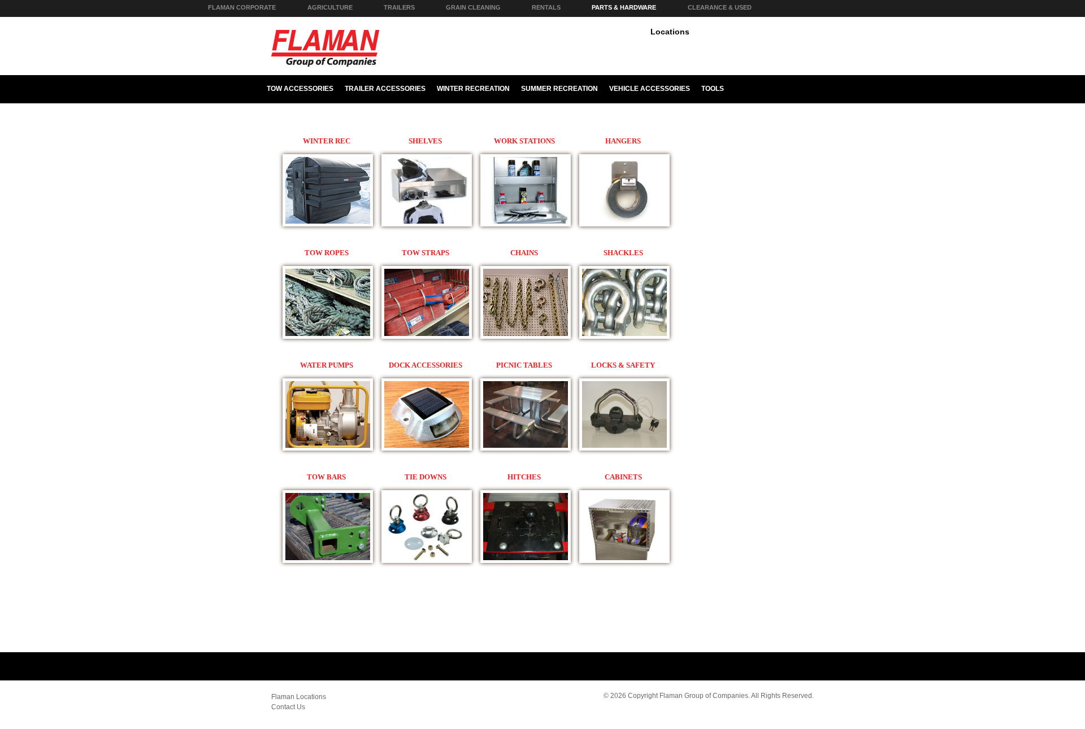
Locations (669, 31)
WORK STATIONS (524, 141)
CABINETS (623, 477)
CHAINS (524, 252)
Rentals (546, 7)
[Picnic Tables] (525, 448)
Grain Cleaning (473, 7)
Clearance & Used (720, 7)
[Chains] (525, 337)
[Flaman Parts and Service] (325, 62)
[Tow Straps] (426, 337)
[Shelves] (426, 224)
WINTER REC (326, 141)
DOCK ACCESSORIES (425, 365)
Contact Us (288, 707)
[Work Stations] (525, 224)
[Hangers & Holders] (624, 224)
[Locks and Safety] (624, 448)
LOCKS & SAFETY (623, 365)
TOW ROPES (327, 252)
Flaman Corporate (242, 7)
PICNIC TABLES (524, 365)
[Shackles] (624, 337)
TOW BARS (326, 477)
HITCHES (524, 477)
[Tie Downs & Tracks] (426, 561)
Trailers (399, 7)
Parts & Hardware (624, 7)
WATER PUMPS (326, 365)
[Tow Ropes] (328, 337)
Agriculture (330, 7)
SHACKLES (623, 252)
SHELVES (425, 141)
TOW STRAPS (425, 252)
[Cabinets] (624, 561)
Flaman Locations (298, 697)
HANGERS (623, 141)
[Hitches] (328, 224)
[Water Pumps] (328, 448)
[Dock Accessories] (426, 448)
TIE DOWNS (425, 477)
